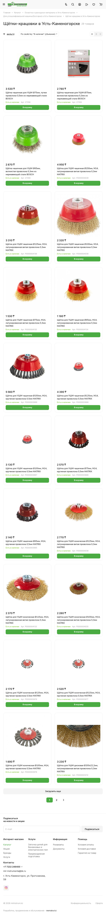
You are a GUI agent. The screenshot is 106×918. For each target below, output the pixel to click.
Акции (6, 848)
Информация (60, 839)
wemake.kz (51, 910)
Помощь (82, 839)
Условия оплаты (86, 844)
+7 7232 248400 (11, 867)
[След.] (63, 800)
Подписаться (92, 829)
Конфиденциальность (81, 903)
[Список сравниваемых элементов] (86, 4)
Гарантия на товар (87, 853)
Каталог (7, 844)
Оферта (99, 903)
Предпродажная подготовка (36, 855)
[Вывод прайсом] (100, 34)
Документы (58, 848)
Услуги (6, 857)
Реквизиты (58, 844)
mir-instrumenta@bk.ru (14, 871)
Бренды (7, 853)
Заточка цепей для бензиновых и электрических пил (38, 847)
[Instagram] (6, 888)
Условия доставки (87, 848)
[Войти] (79, 4)
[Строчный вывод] (96, 34)
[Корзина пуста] (100, 4)
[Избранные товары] (93, 4)
